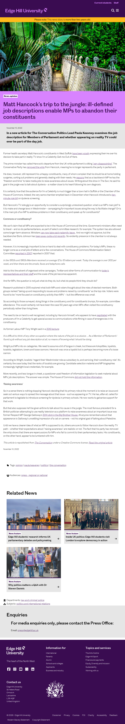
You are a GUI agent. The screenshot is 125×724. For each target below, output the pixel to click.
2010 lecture (52, 329)
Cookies (76, 715)
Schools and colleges (54, 663)
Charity (91, 715)
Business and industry (55, 670)
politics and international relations (33, 603)
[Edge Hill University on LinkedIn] (33, 670)
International (51, 653)
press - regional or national (34, 475)
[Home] (26, 11)
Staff (116, 3)
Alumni (49, 660)
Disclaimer (56, 715)
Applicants (50, 667)
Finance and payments (95, 660)
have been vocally (81, 153)
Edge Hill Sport (92, 656)
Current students (103, 3)
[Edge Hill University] (16, 654)
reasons (80, 177)
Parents (49, 656)
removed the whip (36, 167)
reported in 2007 (23, 253)
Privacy (67, 715)
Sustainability (91, 667)
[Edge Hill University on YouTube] (21, 670)
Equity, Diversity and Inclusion (97, 663)
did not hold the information (88, 377)
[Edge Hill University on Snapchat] (27, 670)
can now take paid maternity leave (58, 232)
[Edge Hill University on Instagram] (15, 670)
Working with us (92, 670)
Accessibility (102, 715)
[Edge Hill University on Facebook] (9, 670)
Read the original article (100, 442)
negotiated (102, 315)
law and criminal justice (32, 600)
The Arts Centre (92, 653)
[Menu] (117, 10)
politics (44, 465)
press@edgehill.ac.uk (28, 630)
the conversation (58, 465)
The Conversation (43, 442)
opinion (19, 465)
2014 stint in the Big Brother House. (60, 415)
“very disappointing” (102, 163)
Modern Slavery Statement (18, 720)
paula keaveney (32, 465)
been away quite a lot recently (50, 236)
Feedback (113, 715)
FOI (83, 715)
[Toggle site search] (113, 10)
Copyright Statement (41, 720)
